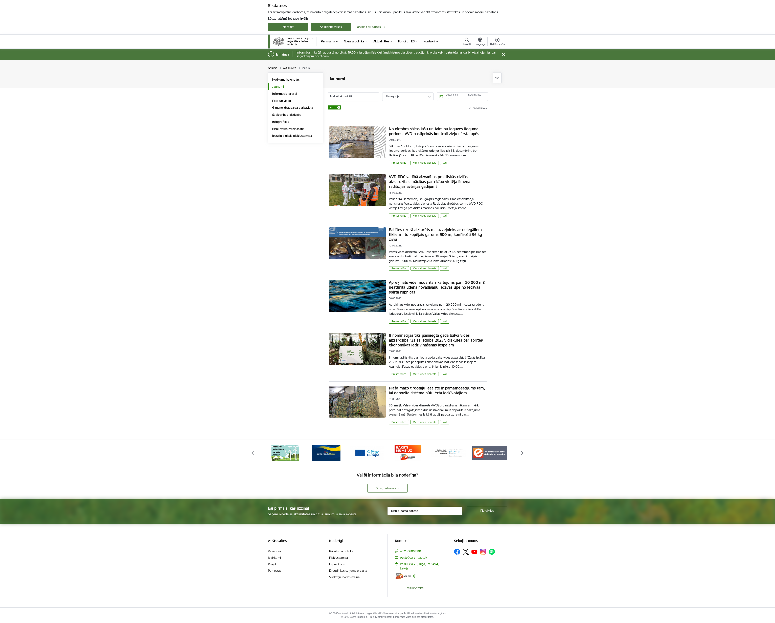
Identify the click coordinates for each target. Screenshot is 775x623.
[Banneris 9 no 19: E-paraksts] (408, 453)
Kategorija (392, 96)
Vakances (274, 551)
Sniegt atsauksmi (387, 488)
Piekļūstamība (338, 558)
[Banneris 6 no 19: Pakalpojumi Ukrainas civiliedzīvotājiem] (285, 453)
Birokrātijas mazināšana (288, 129)
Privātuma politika (341, 551)
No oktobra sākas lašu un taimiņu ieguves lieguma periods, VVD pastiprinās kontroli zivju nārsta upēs (434, 131)
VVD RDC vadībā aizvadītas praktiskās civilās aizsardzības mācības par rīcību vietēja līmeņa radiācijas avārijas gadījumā (429, 181)
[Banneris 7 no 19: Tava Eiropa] (326, 453)
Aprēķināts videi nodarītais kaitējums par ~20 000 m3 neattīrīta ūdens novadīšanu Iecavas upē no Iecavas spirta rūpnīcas (437, 287)
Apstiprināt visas (331, 27)
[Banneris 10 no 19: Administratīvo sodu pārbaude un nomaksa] (448, 453)
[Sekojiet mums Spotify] (492, 552)
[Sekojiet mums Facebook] (457, 552)
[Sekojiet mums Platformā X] (466, 552)
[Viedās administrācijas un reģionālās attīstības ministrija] (293, 41)
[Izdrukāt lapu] (497, 78)
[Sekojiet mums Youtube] (474, 551)
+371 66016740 (410, 551)
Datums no (452, 94)
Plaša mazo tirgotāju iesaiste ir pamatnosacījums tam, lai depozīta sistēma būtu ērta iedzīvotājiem (437, 390)
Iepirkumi (274, 558)
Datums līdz (474, 94)
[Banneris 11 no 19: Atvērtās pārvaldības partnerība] (489, 453)
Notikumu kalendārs (286, 79)
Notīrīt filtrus (480, 108)
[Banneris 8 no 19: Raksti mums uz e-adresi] (367, 453)
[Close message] (503, 54)
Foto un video (281, 101)
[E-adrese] (403, 576)
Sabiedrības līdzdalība (286, 115)
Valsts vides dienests (424, 162)
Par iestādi (275, 570)
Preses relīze (399, 162)
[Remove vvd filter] (338, 107)
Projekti (273, 564)
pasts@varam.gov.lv (413, 557)
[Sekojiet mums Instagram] (483, 552)
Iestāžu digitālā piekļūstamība (292, 136)
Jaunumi (278, 86)
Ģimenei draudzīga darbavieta (292, 107)
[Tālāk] (522, 453)
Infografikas (280, 122)
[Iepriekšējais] (252, 453)
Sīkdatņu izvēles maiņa (344, 577)
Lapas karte (337, 564)
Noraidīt (288, 27)
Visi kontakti (415, 588)
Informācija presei (284, 94)
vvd (445, 162)
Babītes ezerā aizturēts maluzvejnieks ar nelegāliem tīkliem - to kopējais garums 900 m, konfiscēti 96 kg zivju (435, 234)
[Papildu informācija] (414, 576)
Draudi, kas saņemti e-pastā (348, 570)
